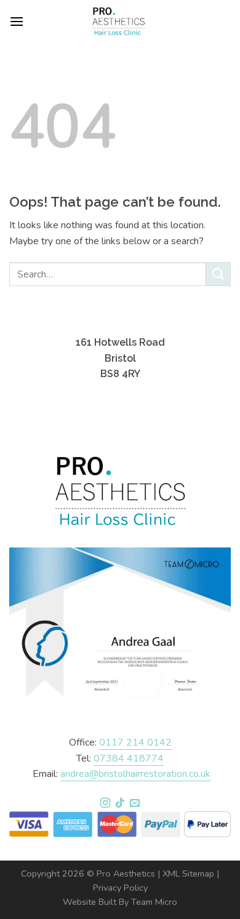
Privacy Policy (120, 887)
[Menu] (16, 21)
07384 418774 (129, 758)
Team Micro (154, 902)
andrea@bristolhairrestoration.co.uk (135, 774)
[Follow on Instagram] (105, 803)
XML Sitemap (188, 873)
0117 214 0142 (135, 742)
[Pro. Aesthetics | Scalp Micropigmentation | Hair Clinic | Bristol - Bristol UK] (118, 21)
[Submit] (218, 274)
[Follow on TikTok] (120, 803)
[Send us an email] (135, 803)
